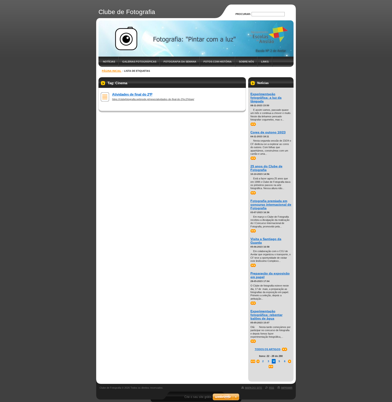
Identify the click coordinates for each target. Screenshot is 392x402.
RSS (271, 387)
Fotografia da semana (180, 61)
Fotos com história (217, 61)
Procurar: (243, 14)
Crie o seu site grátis (198, 397)
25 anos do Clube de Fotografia (266, 168)
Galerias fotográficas (139, 61)
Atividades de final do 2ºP (132, 94)
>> (251, 124)
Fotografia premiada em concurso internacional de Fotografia (270, 204)
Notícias (109, 61)
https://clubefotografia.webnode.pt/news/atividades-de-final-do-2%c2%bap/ (153, 99)
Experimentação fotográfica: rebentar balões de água (266, 314)
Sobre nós (246, 61)
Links (265, 61)
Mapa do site (253, 387)
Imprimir (286, 387)
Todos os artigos (267, 349)
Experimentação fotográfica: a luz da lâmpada (266, 97)
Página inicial (111, 71)
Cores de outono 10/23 (268, 132)
